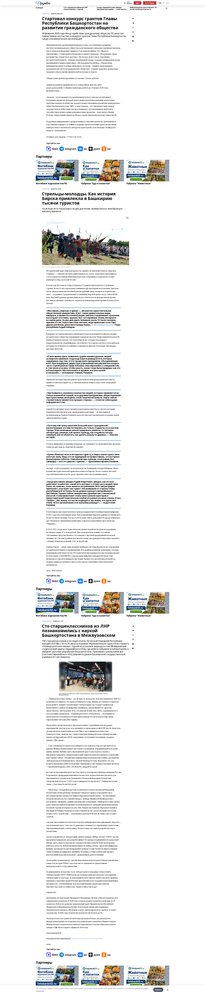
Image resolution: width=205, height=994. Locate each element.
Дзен (137, 3)
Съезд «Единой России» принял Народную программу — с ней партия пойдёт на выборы (111, 8)
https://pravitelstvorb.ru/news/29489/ (86, 938)
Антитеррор (149, 3)
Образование (47, 621)
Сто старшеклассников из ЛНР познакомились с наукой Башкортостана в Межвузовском (76, 8)
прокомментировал (104, 324)
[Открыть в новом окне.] (52, 148)
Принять (158, 990)
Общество (46, 14)
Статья (39, 8)
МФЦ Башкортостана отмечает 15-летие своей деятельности (143, 8)
